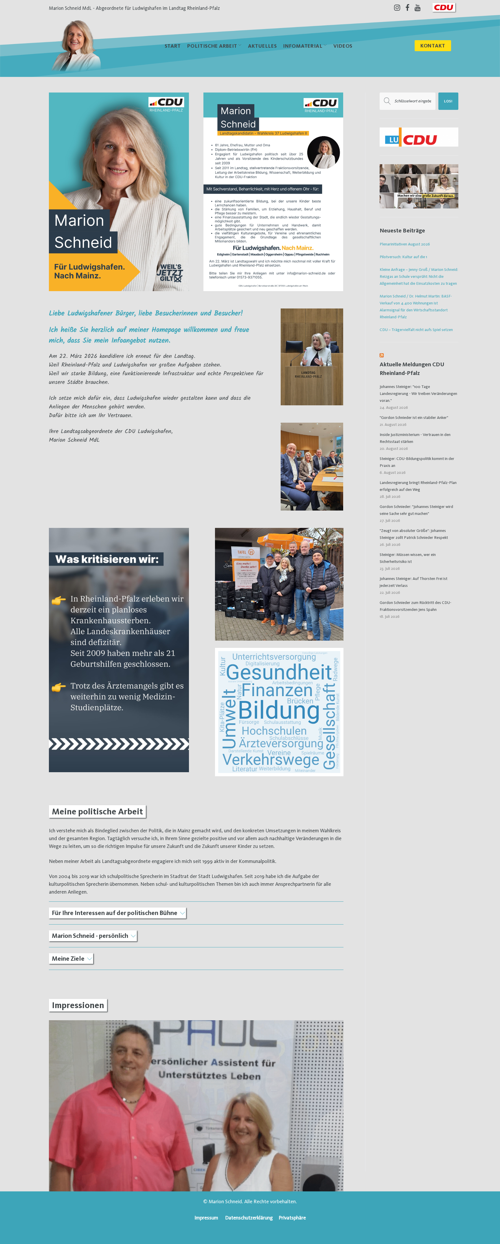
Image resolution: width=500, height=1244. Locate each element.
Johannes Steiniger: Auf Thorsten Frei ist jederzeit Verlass (413, 582)
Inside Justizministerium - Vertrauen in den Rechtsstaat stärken (415, 438)
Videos (342, 46)
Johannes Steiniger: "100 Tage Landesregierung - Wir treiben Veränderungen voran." (418, 393)
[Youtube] (418, 7)
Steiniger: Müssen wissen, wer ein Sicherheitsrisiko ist (408, 558)
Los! (448, 101)
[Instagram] (397, 7)
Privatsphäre (292, 1218)
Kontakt (432, 45)
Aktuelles (262, 46)
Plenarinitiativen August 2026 (405, 244)
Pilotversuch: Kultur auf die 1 (403, 256)
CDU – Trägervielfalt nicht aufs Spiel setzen (416, 329)
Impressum (206, 1218)
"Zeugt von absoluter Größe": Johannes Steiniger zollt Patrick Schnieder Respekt (414, 534)
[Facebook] (407, 7)
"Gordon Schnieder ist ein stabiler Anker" (414, 417)
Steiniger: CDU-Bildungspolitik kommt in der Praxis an (417, 462)
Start (173, 46)
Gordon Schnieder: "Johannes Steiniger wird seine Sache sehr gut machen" (416, 510)
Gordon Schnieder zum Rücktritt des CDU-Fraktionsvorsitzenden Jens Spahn (415, 606)
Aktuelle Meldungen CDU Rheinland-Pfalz (412, 369)
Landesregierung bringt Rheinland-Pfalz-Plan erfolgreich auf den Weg (418, 486)
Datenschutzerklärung (249, 1218)
